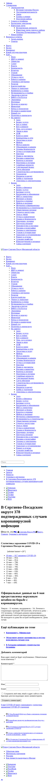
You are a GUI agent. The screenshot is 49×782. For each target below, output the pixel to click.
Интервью (15, 102)
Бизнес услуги (22, 122)
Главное (4, 534)
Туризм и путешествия (26, 232)
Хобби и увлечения (24, 178)
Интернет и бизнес (24, 199)
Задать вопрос (17, 39)
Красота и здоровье (24, 201)
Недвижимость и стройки (22, 93)
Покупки (20, 154)
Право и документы (24, 156)
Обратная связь (12, 751)
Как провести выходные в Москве (20, 758)
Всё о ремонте (22, 127)
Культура (15, 70)
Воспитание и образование (27, 194)
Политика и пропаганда (21, 115)
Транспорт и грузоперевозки (28, 235)
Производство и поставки (27, 226)
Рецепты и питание (24, 160)
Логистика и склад (24, 140)
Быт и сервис (21, 124)
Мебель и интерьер (24, 203)
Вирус (8, 46)
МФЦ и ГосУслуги (19, 97)
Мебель (19, 142)
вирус (18, 705)
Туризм (14, 73)
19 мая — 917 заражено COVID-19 (21, 555)
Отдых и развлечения (25, 217)
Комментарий (7, 664)
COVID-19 (10, 705)
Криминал (10, 50)
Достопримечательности (26, 12)
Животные (15, 106)
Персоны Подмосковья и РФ (28, 32)
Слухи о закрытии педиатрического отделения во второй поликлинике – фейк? (24, 733)
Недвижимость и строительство (29, 208)
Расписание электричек (21, 23)
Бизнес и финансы (24, 187)
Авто (18, 120)
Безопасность (16, 68)
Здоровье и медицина (20, 82)
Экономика (16, 100)
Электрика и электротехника (28, 181)
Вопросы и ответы (14, 37)
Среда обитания (23, 169)
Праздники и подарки (25, 163)
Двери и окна (22, 131)
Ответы (14, 41)
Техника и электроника (26, 230)
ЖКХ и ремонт (17, 59)
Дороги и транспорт (19, 88)
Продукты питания (24, 223)
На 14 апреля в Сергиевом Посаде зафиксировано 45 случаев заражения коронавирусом (25, 740)
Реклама (9, 756)
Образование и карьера (26, 147)
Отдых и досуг (17, 77)
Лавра (18, 14)
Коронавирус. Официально (18, 633)
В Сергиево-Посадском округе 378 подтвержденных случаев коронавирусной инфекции (24, 481)
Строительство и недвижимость (30, 172)
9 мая (3, 705)
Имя (3, 684)
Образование (16, 75)
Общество (15, 61)
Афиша (9, 3)
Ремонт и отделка (23, 237)
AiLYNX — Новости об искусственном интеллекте (33, 766)
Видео (8, 48)
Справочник (11, 5)
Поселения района (24, 19)
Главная (9, 470)
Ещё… (9, 55)
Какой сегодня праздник (16, 52)
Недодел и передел (19, 104)
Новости (9, 475)
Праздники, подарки (25, 221)
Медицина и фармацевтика (27, 205)
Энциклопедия (17, 8)
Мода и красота (22, 145)
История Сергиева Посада (27, 10)
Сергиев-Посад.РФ (27, 532)
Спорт (13, 64)
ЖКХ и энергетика (24, 196)
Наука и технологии (19, 109)
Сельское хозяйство (24, 239)
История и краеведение (21, 111)
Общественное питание (26, 210)
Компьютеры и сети (24, 138)
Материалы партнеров (15, 753)
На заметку (16, 118)
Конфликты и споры (20, 91)
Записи (9, 472)
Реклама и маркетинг (25, 158)
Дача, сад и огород (24, 129)
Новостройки (17, 35)
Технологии (21, 174)
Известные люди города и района (30, 30)
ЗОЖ (18, 133)
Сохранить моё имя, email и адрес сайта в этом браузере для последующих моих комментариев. (22, 695)
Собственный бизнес (25, 167)
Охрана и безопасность (26, 219)
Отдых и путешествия (25, 151)
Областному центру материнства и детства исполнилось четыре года (25, 639)
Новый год (15, 113)
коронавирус (26, 705)
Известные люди (18, 26)
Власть (14, 66)
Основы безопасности (25, 149)
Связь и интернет (23, 244)
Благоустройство (18, 86)
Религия (14, 84)
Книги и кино (22, 136)
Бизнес (14, 183)
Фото (13, 57)
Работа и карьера (18, 79)
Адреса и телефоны (19, 21)
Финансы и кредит (24, 176)
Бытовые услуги (23, 192)
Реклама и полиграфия (26, 228)
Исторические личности (26, 28)
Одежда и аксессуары (25, 212)
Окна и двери (22, 214)
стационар (24, 707)
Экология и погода (19, 95)
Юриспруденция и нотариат (28, 241)
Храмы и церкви (23, 17)
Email (3, 689)
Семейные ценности (25, 165)
